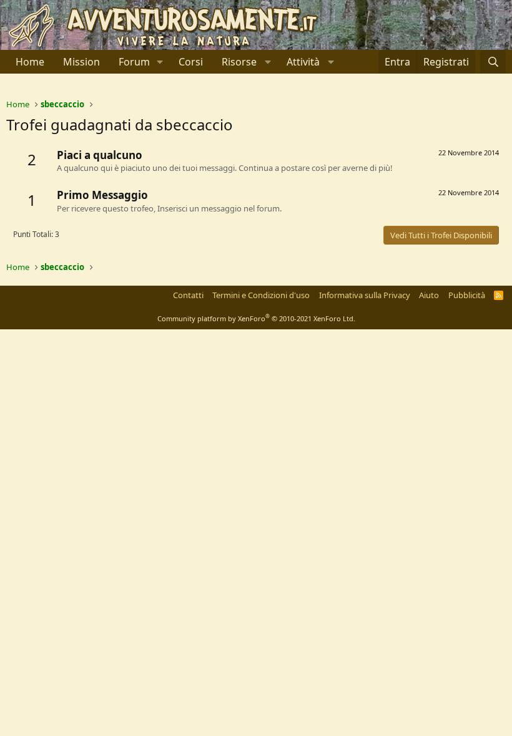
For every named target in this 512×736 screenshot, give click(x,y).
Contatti (188, 295)
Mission (81, 62)
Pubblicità (466, 295)
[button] (160, 62)
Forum (134, 62)
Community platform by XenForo (256, 318)
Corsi (191, 62)
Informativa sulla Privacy (364, 295)
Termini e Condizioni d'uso (261, 295)
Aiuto (429, 295)
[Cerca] (493, 62)
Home (30, 62)
